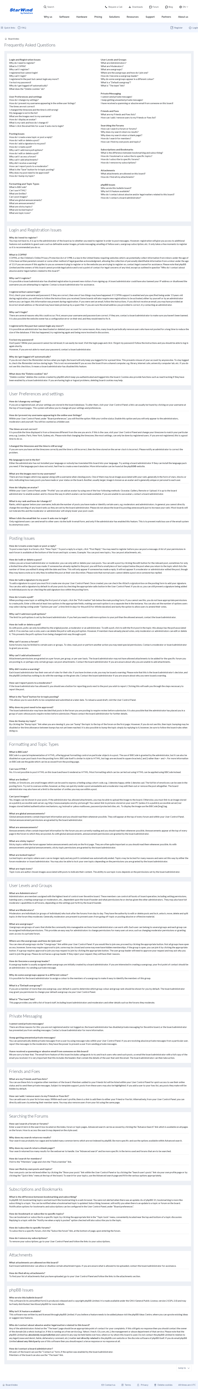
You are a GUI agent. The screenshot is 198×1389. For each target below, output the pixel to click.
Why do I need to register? (22, 62)
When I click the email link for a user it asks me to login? (36, 125)
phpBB (130, 466)
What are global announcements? (25, 200)
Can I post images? (18, 196)
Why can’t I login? (17, 75)
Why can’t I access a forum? (22, 156)
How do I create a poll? (20, 146)
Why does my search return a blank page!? (121, 135)
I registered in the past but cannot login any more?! (34, 79)
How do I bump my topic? (22, 175)
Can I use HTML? (17, 190)
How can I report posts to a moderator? (28, 166)
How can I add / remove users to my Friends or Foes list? (128, 117)
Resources (133, 16)
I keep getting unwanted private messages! (122, 99)
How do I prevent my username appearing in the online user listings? (42, 103)
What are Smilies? (18, 193)
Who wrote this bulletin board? (116, 188)
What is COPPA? (17, 66)
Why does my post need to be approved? (29, 172)
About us (183, 16)
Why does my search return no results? (120, 131)
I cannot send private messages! (116, 96)
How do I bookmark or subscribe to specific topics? (126, 156)
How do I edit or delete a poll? (24, 153)
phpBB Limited (92, 1300)
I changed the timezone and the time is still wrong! (33, 109)
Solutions (114, 16)
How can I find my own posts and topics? (121, 141)
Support (150, 16)
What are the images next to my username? (30, 116)
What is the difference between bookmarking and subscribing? (132, 152)
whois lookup (35, 1331)
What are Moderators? (112, 66)
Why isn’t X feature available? (115, 191)
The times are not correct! (22, 106)
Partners (166, 16)
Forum (156, 7)
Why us (48, 16)
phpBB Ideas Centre (142, 1314)
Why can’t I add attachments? (23, 159)
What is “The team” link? (113, 85)
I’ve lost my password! (20, 82)
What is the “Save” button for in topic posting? (32, 169)
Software (64, 16)
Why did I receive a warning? (23, 163)
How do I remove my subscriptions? (118, 162)
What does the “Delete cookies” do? (27, 88)
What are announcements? (22, 203)
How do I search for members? (116, 138)
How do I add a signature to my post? (27, 143)
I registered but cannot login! (23, 72)
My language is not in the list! (23, 112)
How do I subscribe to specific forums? (120, 159)
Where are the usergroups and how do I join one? (124, 72)
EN (184, 7)
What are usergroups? (111, 69)
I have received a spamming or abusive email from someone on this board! (137, 103)
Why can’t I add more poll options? (26, 150)
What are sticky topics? (20, 206)
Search (50, 7)
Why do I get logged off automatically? (28, 85)
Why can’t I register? (19, 69)
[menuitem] (21, 27)
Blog (171, 7)
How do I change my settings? (24, 99)
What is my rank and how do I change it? (28, 122)
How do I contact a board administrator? (121, 197)
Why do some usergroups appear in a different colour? (127, 79)
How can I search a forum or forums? (119, 128)
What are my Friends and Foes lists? (118, 114)
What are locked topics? (21, 209)
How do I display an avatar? (22, 119)
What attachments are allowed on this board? (123, 173)
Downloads (137, 7)
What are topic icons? (20, 212)
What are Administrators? (113, 62)
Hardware (81, 16)
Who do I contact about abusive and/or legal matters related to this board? (138, 194)
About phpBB (41, 1304)
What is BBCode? (18, 187)
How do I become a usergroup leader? (119, 75)
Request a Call (115, 7)
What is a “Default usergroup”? (116, 82)
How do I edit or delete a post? (24, 140)
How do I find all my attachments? (117, 176)
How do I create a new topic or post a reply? (30, 137)
